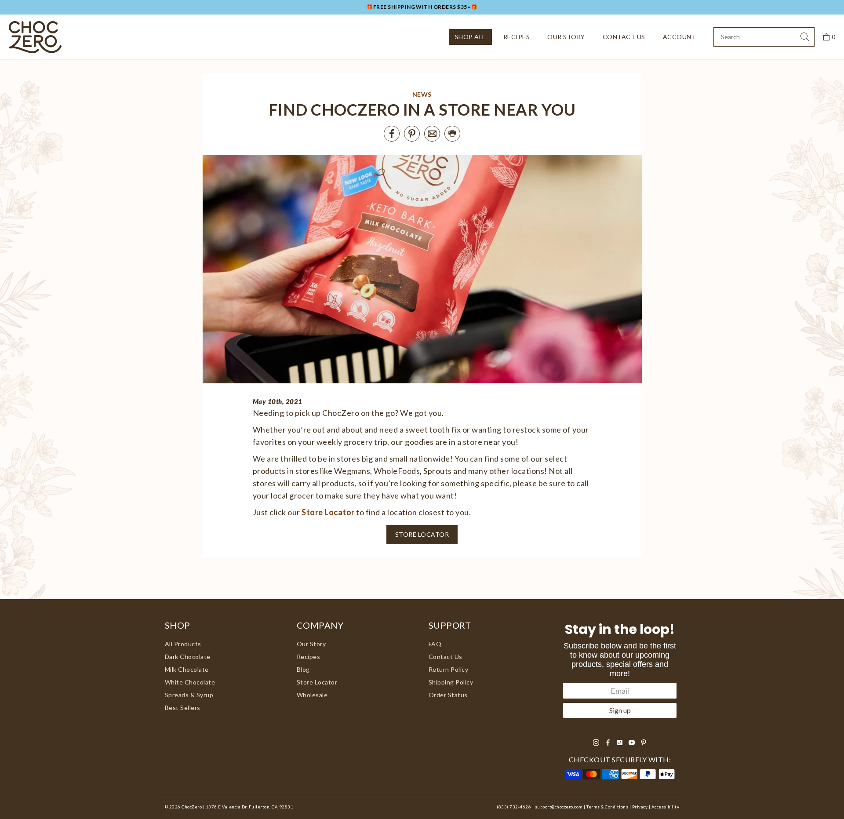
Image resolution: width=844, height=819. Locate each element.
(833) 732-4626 (514, 806)
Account (679, 36)
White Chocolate (190, 682)
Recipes (516, 36)
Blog (303, 669)
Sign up (620, 710)
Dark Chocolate (188, 656)
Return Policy (448, 669)
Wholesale (312, 695)
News (422, 94)
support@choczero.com (559, 806)
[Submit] (805, 37)
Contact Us (624, 36)
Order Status (448, 695)
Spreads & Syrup (189, 695)
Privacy (640, 806)
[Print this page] (452, 134)
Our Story (566, 36)
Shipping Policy (451, 682)
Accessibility (665, 806)
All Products (183, 644)
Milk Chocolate (187, 669)
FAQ (435, 644)
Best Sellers (182, 707)
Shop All (470, 36)
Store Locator (328, 512)
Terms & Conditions (607, 806)
